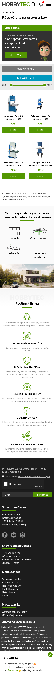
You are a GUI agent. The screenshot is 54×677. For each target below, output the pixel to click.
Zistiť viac (16, 55)
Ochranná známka (11, 579)
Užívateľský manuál (12, 615)
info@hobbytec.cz (11, 518)
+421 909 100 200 (11, 553)
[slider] (11, 85)
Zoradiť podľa (25, 69)
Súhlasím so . (27, 476)
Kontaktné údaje (10, 589)
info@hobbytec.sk (11, 556)
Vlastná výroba (10, 582)
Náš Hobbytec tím (11, 585)
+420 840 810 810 (11, 514)
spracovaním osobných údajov (34, 476)
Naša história (8, 592)
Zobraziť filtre (25, 78)
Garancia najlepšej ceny (14, 612)
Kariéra (5, 595)
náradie (10, 12)
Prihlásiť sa (42, 494)
